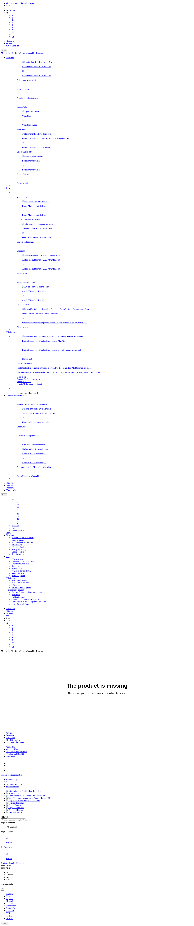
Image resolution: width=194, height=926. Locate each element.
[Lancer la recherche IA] (30, 820)
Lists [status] (8, 879)
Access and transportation (11, 775)
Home (8, 533)
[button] (99, 121)
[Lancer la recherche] (27, 820)
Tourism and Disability (15, 754)
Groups (9, 43)
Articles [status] (9, 875)
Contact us (10, 747)
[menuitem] (102, 122)
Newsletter (10, 756)
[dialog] (97, 909)
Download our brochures (16, 751)
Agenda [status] (9, 877)
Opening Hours (12, 749)
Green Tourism (12, 46)
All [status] (7, 872)
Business (10, 41)
